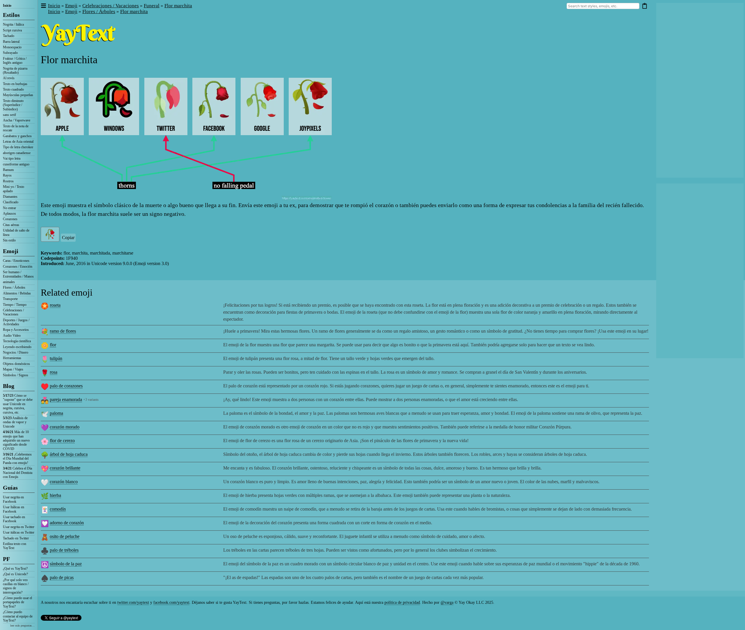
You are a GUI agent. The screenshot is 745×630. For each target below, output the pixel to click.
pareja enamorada (66, 399)
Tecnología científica (17, 341)
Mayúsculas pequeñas (18, 95)
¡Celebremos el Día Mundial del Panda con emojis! (17, 458)
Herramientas (12, 358)
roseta (55, 305)
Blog (8, 386)
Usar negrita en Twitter (18, 527)
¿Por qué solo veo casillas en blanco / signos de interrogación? (16, 586)
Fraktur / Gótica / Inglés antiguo (14, 61)
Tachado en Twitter (16, 538)
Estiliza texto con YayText (14, 546)
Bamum (8, 170)
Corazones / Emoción (17, 266)
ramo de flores (63, 331)
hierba (55, 495)
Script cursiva (12, 30)
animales (9, 282)
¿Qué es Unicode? (15, 574)
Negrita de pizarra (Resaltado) (15, 70)
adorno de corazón (67, 522)
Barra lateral (11, 42)
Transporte (10, 299)
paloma (56, 413)
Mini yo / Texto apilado (13, 189)
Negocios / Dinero (15, 352)
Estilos (11, 15)
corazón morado (64, 426)
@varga (447, 602)
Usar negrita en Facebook (13, 499)
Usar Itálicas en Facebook (13, 509)
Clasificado (10, 202)
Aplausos (9, 213)
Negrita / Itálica (13, 24)
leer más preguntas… (22, 625)
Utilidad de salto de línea (16, 232)
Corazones (10, 219)
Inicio (7, 5)
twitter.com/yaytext (133, 602)
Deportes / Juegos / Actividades (16, 322)
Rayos (7, 175)
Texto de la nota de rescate (16, 128)
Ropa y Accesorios (16, 330)
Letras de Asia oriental (18, 142)
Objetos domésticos (16, 364)
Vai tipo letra (11, 158)
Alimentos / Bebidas (17, 293)
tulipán (56, 358)
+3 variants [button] (91, 400)
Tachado (8, 36)
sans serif (9, 115)
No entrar (9, 208)
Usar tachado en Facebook (14, 519)
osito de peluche (64, 536)
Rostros (8, 181)
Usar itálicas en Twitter (18, 532)
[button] (43, 6)
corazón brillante (65, 467)
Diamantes (10, 197)
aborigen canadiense (17, 153)
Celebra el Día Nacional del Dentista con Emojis (17, 472)
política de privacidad (402, 602)
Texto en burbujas (15, 84)
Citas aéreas (11, 225)
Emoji (10, 251)
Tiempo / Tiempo (14, 305)
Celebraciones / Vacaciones (13, 312)
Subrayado (10, 53)
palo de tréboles (64, 550)
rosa (53, 372)
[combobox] (603, 6)
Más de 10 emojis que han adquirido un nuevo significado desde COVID (16, 440)
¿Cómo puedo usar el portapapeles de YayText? (17, 602)
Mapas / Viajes (13, 369)
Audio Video (12, 335)
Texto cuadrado (13, 89)
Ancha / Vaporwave (16, 120)
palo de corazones (66, 385)
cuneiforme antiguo (16, 164)
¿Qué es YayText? (15, 569)
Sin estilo (9, 240)
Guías (10, 487)
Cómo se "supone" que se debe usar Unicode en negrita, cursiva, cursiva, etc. (18, 403)
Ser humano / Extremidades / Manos (18, 274)
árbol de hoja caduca (69, 454)
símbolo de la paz (66, 563)
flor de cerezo (62, 440)
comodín (58, 509)
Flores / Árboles (14, 287)
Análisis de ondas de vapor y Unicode (15, 422)
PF (6, 559)
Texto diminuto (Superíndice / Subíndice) (13, 105)
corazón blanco (64, 481)
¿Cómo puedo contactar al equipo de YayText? (18, 616)
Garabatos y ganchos (17, 136)
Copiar (68, 237)
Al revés (9, 78)
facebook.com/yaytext (171, 602)
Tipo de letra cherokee (18, 147)
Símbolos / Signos (15, 375)
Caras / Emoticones (16, 261)
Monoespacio (12, 47)
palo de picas (62, 577)
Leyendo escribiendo (17, 347)
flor (53, 344)
